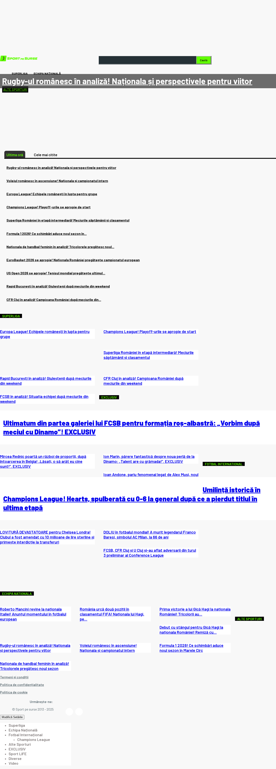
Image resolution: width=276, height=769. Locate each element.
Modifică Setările (12, 717)
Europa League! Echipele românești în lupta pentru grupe (51, 194)
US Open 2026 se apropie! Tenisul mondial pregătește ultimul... (55, 273)
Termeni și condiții (14, 677)
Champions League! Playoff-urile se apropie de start (48, 207)
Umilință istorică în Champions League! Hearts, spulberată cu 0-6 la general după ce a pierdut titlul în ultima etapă (131, 498)
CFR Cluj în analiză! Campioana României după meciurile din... (53, 299)
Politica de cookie (14, 692)
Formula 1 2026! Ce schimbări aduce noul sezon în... (46, 233)
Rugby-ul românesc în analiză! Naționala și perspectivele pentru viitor (127, 81)
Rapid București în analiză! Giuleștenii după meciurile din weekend (58, 286)
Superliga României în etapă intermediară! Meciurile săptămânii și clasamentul (67, 220)
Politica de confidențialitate (22, 685)
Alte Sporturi (15, 89)
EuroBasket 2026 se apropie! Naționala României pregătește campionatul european (73, 260)
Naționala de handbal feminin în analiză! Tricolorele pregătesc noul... (60, 247)
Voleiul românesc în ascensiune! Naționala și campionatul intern (57, 181)
